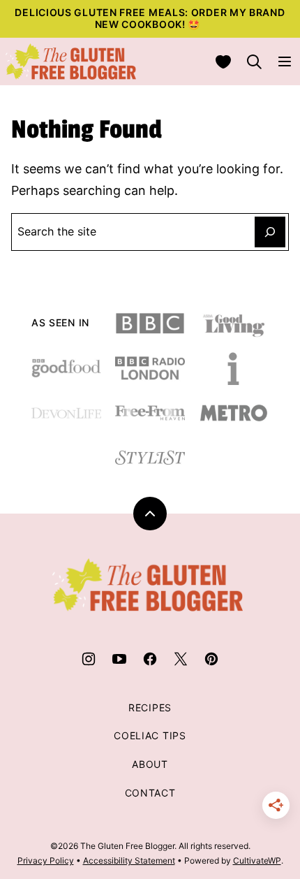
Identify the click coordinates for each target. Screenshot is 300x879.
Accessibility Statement (129, 860)
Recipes (150, 707)
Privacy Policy (45, 860)
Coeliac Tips (150, 735)
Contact (150, 793)
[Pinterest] (211, 659)
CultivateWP (257, 860)
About (150, 764)
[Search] (254, 61)
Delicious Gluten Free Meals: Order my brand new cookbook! (150, 18)
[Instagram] (88, 659)
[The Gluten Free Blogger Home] (71, 61)
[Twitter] (180, 659)
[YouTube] (119, 659)
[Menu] (284, 61)
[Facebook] (150, 659)
